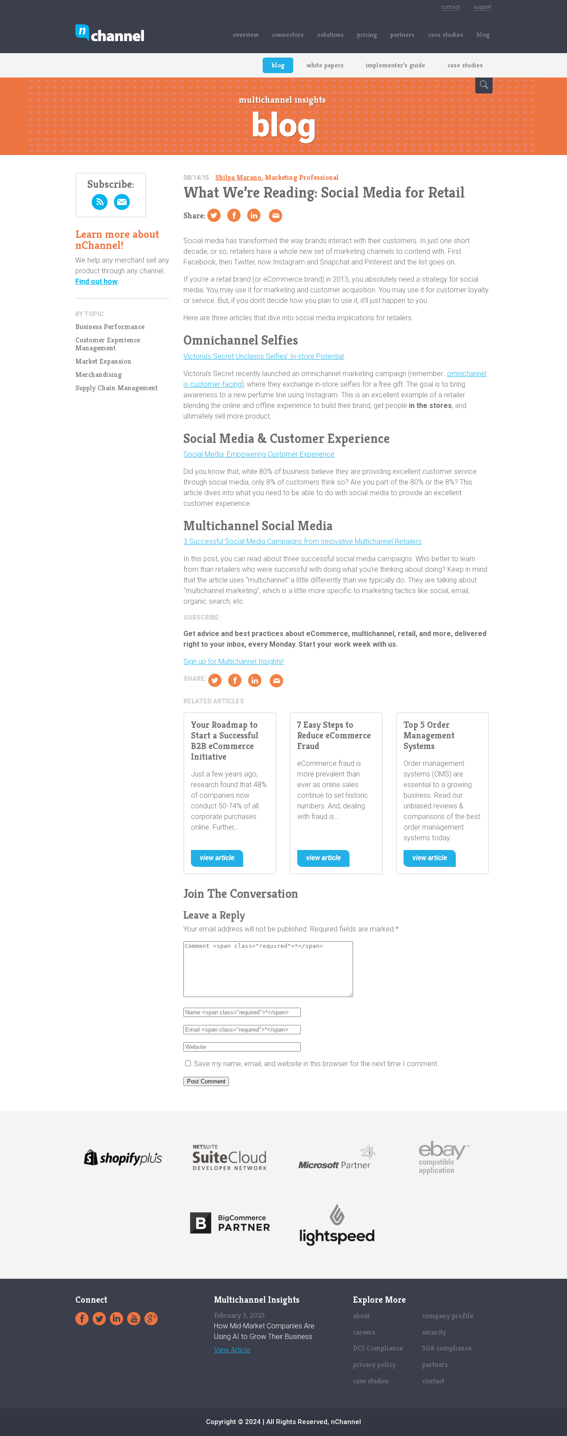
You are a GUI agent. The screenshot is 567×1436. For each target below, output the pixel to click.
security (434, 1332)
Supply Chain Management (116, 388)
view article (217, 858)
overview (246, 34)
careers (364, 1332)
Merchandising (98, 375)
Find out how (96, 281)
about (361, 1315)
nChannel (109, 34)
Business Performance (109, 327)
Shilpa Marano (238, 177)
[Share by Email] (275, 215)
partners (402, 34)
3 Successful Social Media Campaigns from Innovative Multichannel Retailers (302, 541)
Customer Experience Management (107, 344)
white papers (325, 65)
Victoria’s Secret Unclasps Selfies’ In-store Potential (263, 356)
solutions (330, 34)
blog (483, 34)
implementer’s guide (395, 65)
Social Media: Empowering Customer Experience (258, 454)
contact (450, 7)
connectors (288, 34)
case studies (445, 34)
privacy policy (374, 1364)
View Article (232, 1350)
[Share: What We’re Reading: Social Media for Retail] (234, 215)
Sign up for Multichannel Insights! (233, 661)
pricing (367, 34)
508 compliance (446, 1348)
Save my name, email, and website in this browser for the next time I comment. (316, 1064)
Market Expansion (103, 361)
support (483, 7)
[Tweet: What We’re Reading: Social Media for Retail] (214, 215)
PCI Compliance (378, 1348)
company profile (447, 1315)
